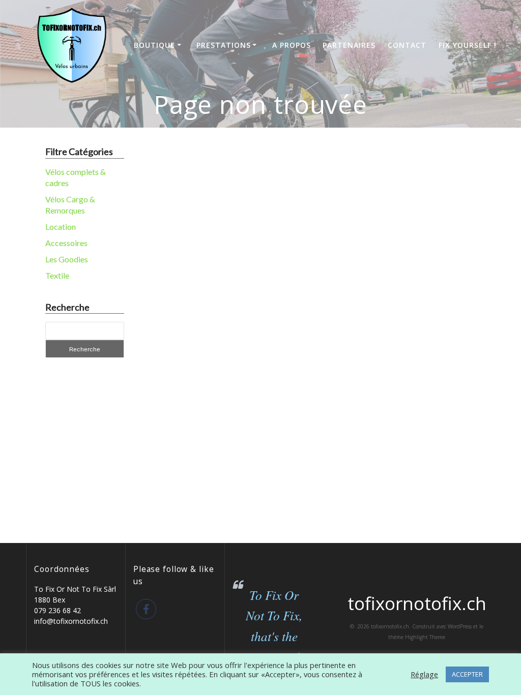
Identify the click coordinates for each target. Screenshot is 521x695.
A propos (291, 45)
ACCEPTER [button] (467, 674)
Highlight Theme (425, 637)
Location (60, 226)
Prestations (223, 45)
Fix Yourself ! (468, 45)
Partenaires (349, 45)
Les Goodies (66, 259)
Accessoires (66, 243)
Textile (57, 275)
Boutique (154, 45)
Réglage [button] (424, 674)
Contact (407, 45)
